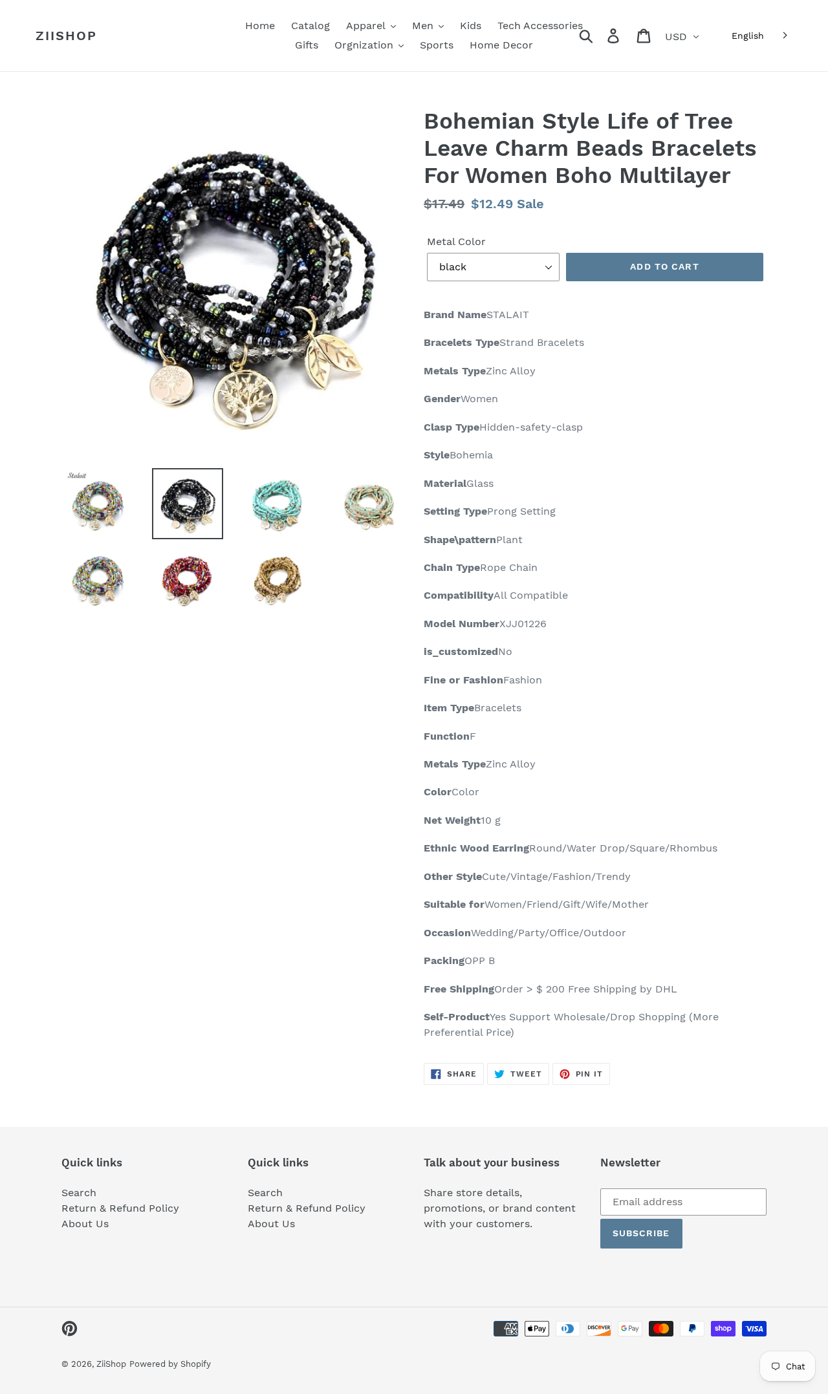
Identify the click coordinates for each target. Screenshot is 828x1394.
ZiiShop (66, 35)
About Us (85, 1223)
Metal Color (456, 241)
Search (78, 1192)
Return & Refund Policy (120, 1208)
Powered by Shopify (170, 1364)
